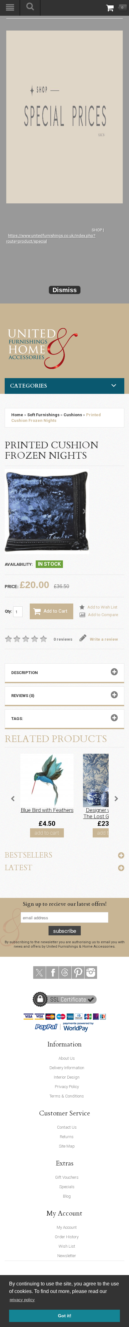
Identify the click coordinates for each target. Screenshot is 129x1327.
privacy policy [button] (22, 1299)
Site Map (67, 1146)
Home (17, 414)
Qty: (9, 611)
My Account (67, 1227)
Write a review (104, 639)
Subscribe (64, 930)
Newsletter (66, 1255)
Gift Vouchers (67, 1177)
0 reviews (63, 639)
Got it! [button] (64, 1315)
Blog (67, 1196)
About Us (67, 1058)
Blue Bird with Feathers (47, 810)
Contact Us (67, 1127)
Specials (67, 1186)
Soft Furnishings (43, 414)
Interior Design (67, 1077)
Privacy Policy (67, 1086)
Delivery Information (66, 1067)
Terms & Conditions (66, 1096)
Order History (67, 1236)
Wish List (67, 1246)
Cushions (73, 414)
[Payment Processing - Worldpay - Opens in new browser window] (78, 1026)
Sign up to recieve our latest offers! (64, 904)
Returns (67, 1136)
